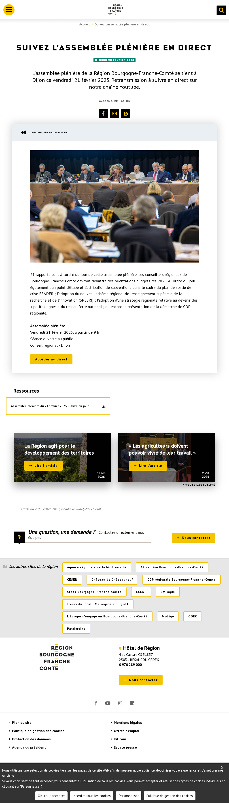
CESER (72, 579)
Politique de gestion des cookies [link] (169, 796)
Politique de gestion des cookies (38, 730)
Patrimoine (76, 629)
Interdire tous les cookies (92, 795)
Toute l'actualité (200, 484)
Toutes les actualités (49, 132)
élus (126, 101)
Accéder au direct (51, 359)
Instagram (120, 703)
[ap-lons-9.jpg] (114, 206)
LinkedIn (132, 703)
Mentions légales (128, 722)
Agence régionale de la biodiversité (96, 567)
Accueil (84, 24)
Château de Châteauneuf (112, 579)
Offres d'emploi (126, 730)
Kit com (120, 739)
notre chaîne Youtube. (114, 86)
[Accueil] (114, 10)
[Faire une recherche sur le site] (221, 10)
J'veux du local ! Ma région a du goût (98, 604)
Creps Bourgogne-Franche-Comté (94, 592)
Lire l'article (46, 465)
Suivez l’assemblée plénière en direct (122, 24)
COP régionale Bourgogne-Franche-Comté (181, 579)
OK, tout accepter (51, 795)
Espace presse (125, 747)
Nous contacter (196, 537)
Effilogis (168, 592)
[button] (103, 113)
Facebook (96, 703)
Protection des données (31, 739)
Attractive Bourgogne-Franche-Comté (172, 567)
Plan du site (22, 722)
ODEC (192, 616)
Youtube (107, 703)
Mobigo (168, 616)
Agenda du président (29, 747)
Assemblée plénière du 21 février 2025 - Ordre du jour (50, 406)
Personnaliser (129, 795)
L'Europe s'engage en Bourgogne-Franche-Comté (107, 616)
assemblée (109, 101)
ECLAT (141, 592)
